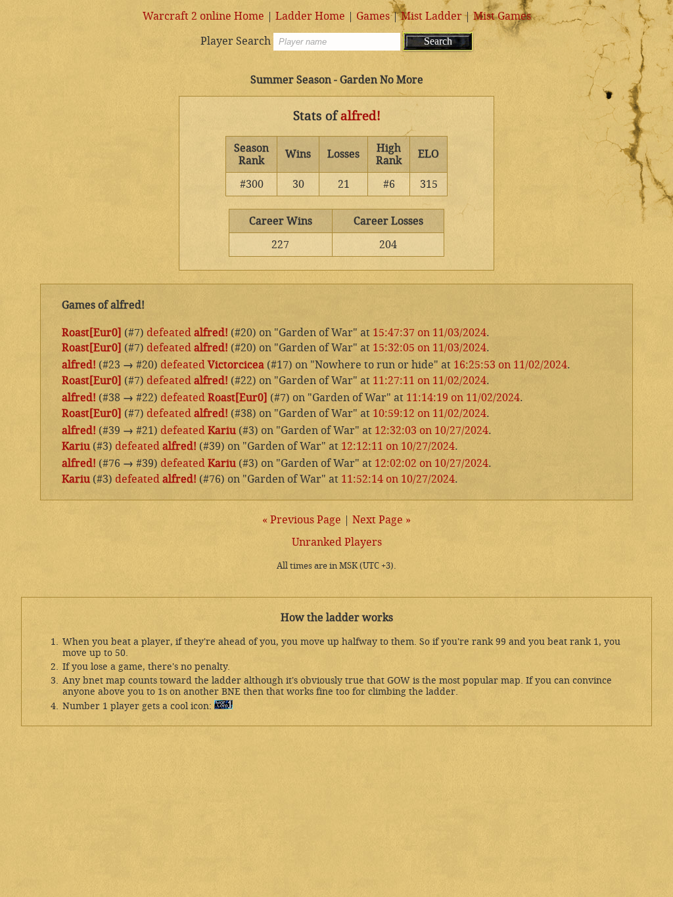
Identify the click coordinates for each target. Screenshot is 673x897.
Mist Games (502, 16)
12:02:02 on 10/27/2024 (431, 463)
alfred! (360, 116)
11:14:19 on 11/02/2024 (463, 397)
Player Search (235, 41)
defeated (169, 332)
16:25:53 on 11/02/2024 (510, 365)
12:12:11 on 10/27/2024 (398, 446)
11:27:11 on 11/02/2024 (429, 380)
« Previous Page (301, 520)
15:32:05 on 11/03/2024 (429, 347)
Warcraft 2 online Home (203, 16)
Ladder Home (310, 16)
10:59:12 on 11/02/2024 (429, 413)
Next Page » (381, 520)
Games (373, 16)
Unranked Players (337, 542)
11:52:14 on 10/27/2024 (398, 479)
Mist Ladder (431, 16)
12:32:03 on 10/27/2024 (431, 430)
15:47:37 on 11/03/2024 (429, 332)
